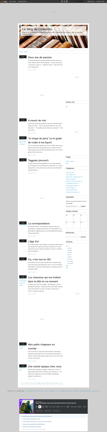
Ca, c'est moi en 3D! (39, 259)
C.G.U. (57, 390)
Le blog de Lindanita (37, 29)
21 (30, 383)
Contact (26, 51)
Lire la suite (32, 70)
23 (36, 383)
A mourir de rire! (37, 120)
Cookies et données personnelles (85, 390)
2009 (67, 265)
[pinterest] (67, 1)
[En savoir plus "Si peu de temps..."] (76, 225)
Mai (68, 254)
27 (47, 383)
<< (22, 383)
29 (53, 383)
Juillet (68, 250)
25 (41, 383)
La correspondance (39, 223)
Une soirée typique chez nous (44, 366)
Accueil (21, 51)
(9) (73, 192)
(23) (74, 177)
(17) (74, 181)
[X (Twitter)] (64, 1)
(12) (71, 187)
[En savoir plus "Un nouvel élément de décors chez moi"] (84, 218)
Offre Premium (75, 390)
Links (67, 163)
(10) (71, 190)
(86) (70, 172)
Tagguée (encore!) (38, 160)
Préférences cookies (95, 390)
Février (69, 261)
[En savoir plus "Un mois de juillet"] (84, 225)
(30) (70, 174)
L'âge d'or (33, 241)
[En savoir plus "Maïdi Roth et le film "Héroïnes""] (69, 225)
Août (68, 248)
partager (49, 410)
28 (50, 383)
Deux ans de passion (40, 57)
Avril (68, 257)
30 (56, 383)
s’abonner (40, 410)
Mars (68, 259)
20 (27, 383)
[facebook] (62, 1)
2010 (67, 246)
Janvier (69, 263)
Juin (68, 252)
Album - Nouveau (70, 161)
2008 (67, 267)
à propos (57, 410)
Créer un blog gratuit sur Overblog (32, 390)
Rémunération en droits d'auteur (65, 390)
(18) (71, 179)
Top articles (41, 390)
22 (33, 383)
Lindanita (14, 390)
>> (61, 383)
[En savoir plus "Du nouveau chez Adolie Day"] (76, 218)
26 (44, 383)
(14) (72, 185)
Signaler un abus (52, 390)
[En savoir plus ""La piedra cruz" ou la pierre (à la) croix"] (69, 218)
